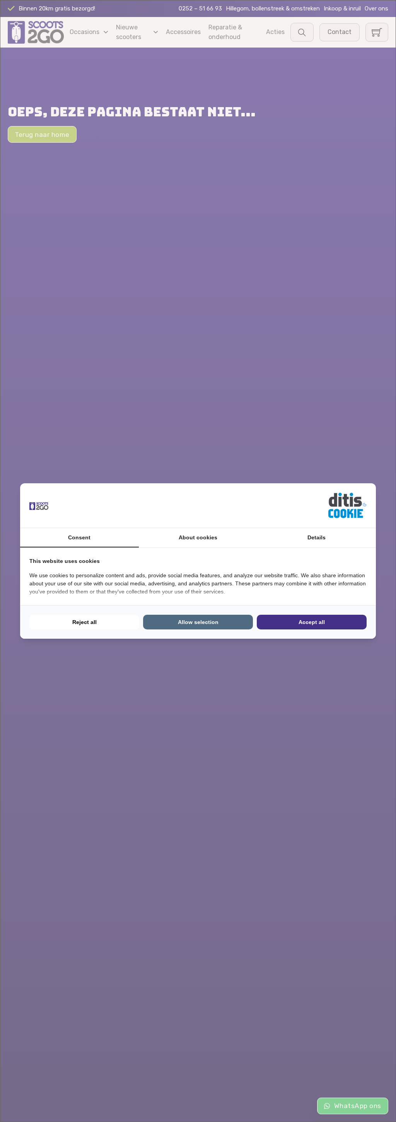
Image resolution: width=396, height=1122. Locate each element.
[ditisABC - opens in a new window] (347, 505)
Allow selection (198, 622)
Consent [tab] (79, 537)
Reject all (84, 622)
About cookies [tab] (198, 537)
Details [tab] (316, 537)
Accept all (312, 622)
